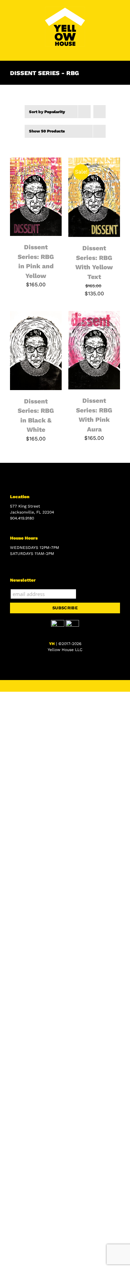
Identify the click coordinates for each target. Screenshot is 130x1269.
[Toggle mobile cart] (105, 50)
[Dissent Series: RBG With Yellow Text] (94, 161)
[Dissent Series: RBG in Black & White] (36, 315)
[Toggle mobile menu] (117, 50)
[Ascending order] (99, 111)
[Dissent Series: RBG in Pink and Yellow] (36, 161)
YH (52, 643)
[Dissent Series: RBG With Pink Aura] (94, 315)
